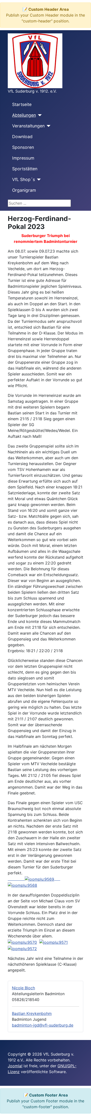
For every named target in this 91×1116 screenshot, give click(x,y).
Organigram (24, 190)
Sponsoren (23, 147)
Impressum (23, 158)
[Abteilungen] (39, 115)
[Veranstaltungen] (48, 126)
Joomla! (15, 1065)
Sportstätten (24, 168)
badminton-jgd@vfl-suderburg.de (42, 1025)
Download (22, 136)
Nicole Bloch (23, 987)
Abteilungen (24, 115)
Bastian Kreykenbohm (32, 1013)
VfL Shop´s (23, 179)
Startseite (22, 104)
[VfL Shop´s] (38, 180)
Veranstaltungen (28, 125)
